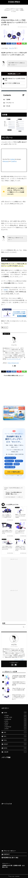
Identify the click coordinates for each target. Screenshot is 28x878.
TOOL (14, 740)
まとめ (8, 106)
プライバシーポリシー (9, 850)
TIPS (14, 736)
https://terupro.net (13, 362)
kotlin (15, 721)
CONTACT (6, 854)
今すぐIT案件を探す (14, 472)
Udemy (6, 289)
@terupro (5, 161)
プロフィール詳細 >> (19, 659)
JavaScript (15, 719)
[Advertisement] (14, 574)
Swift (15, 724)
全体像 (8, 99)
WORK (14, 748)
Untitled (12, 159)
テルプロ (11, 48)
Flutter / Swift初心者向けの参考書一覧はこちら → (14, 493)
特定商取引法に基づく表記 (10, 857)
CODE (14, 712)
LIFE (14, 732)
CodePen (14, 161)
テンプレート (10, 102)
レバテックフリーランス (13, 359)
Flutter (15, 715)
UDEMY (14, 744)
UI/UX (15, 728)
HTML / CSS (4, 17)
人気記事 (14, 752)
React (15, 723)
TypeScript (15, 726)
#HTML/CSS (5, 327)
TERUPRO (14, 2)
